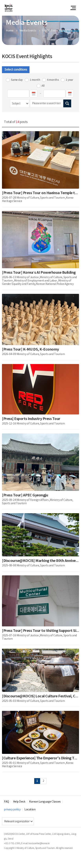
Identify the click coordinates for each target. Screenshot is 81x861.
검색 (67, 103)
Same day (17, 80)
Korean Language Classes (45, 801)
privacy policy (12, 809)
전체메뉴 (73, 8)
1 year (69, 80)
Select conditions (16, 69)
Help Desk (19, 801)
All (43, 85)
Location (29, 809)
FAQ (6, 801)
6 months (53, 80)
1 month (35, 80)
